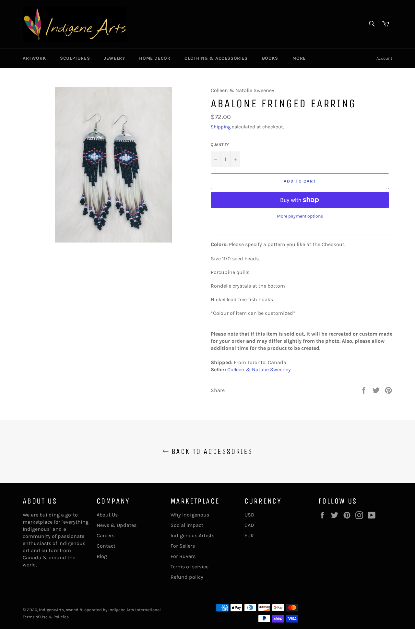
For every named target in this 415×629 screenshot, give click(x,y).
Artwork (34, 58)
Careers (105, 535)
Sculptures (75, 58)
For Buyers (183, 556)
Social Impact (187, 525)
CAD (249, 525)
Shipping (221, 127)
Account (384, 58)
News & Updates (116, 525)
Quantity (220, 144)
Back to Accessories (211, 451)
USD (249, 515)
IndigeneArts (51, 609)
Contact (106, 546)
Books (270, 58)
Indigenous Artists (192, 535)
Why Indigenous (190, 515)
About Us (107, 515)
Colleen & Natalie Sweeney (259, 369)
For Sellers (183, 546)
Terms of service (189, 567)
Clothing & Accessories (215, 58)
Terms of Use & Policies (46, 616)
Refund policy (187, 577)
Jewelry (114, 58)
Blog (102, 556)
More (299, 58)
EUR (249, 535)
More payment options (300, 216)
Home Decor (154, 58)
